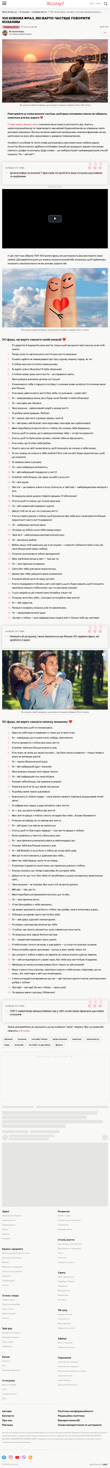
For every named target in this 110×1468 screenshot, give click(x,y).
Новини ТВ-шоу (65, 1315)
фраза (59, 1045)
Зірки (5, 1211)
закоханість (93, 1039)
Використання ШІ (69, 1420)
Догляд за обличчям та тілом (16, 1253)
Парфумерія (8, 1281)
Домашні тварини (10, 1337)
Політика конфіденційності (75, 1411)
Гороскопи (64, 1358)
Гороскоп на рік (65, 1376)
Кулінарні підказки (11, 1370)
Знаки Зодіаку (64, 1380)
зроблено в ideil (98, 1465)
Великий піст (64, 1291)
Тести (60, 1253)
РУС (99, 4)
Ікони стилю (8, 1309)
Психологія (63, 1225)
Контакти (8, 1416)
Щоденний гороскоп (67, 1385)
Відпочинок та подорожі (69, 1249)
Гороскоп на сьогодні (68, 1362)
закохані (76, 1039)
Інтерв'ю (6, 1239)
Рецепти (6, 1361)
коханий (19, 1045)
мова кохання (60, 1039)
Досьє (5, 1230)
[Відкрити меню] (4, 3)
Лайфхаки (7, 1347)
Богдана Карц (16, 31)
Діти (4, 1399)
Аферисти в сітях (66, 1328)
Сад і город (7, 1342)
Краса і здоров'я (12, 1249)
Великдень (63, 1295)
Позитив (62, 1258)
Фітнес (5, 1285)
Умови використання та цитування (79, 1425)
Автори (7, 1411)
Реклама (7, 1425)
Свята (61, 1273)
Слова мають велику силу (23, 124)
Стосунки (8, 1381)
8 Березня (62, 1286)
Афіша (62, 1338)
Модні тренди (8, 1314)
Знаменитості (8, 1220)
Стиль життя (66, 1240)
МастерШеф (64, 1324)
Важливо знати (65, 1230)
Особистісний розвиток (69, 1220)
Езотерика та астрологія (70, 1244)
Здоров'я (6, 1276)
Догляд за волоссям (11, 1258)
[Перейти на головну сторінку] (55, 3)
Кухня (6, 1357)
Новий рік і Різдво (66, 1282)
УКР (91, 4)
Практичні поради (11, 1305)
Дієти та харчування (12, 1272)
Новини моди (8, 1300)
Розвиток (64, 1211)
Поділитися (105, 33)
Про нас (7, 1420)
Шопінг (5, 1318)
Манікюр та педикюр (12, 1267)
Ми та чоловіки (9, 1385)
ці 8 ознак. (24, 1031)
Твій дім (7, 1328)
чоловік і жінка (39, 1039)
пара (6, 1045)
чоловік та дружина (39, 1045)
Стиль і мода (10, 1296)
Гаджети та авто (66, 1263)
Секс (4, 1390)
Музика (5, 1234)
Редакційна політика (71, 1416)
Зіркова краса (8, 1225)
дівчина (8, 1039)
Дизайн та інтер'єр (11, 1333)
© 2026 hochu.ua (10, 1465)
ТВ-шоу (62, 1310)
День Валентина (66, 1277)
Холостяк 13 (63, 1319)
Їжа (3, 1366)
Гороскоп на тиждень (68, 1367)
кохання (22, 1039)
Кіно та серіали (65, 1343)
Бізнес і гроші (64, 1216)
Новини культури (66, 1348)
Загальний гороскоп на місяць (72, 1371)
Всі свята (62, 1300)
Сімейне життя (11, 27)
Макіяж (5, 1263)
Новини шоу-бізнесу (12, 1216)
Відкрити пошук (106, 4)
